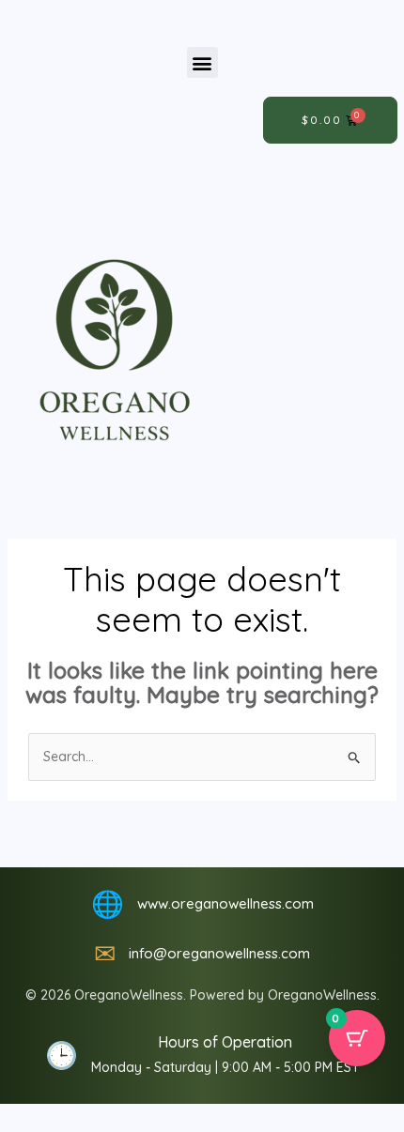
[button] (202, 62)
